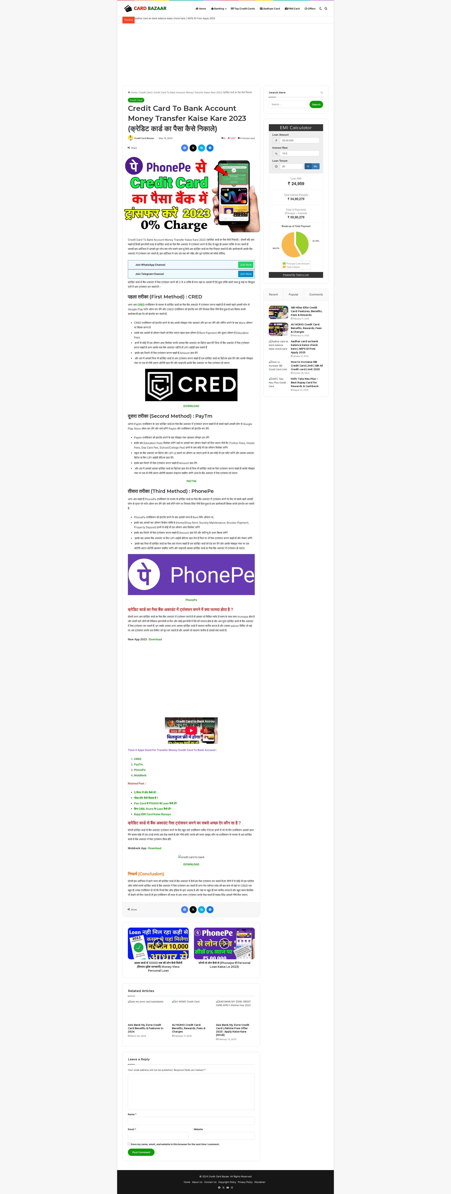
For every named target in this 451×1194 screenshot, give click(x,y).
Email (132, 1129)
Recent (273, 294)
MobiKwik (140, 775)
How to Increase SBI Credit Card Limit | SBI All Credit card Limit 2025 (307, 365)
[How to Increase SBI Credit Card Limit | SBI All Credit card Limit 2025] (278, 366)
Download (155, 639)
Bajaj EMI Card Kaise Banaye (152, 814)
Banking (219, 8)
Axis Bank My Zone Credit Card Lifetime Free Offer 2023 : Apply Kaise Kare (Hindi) (232, 1030)
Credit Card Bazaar (144, 138)
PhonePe (191, 600)
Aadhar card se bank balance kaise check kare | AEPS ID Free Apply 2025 (175, 18)
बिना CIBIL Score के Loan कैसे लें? (152, 808)
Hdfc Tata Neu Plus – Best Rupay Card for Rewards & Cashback (305, 382)
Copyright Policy (227, 1182)
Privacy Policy (245, 1182)
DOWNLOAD (191, 406)
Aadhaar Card (271, 8)
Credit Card (145, 92)
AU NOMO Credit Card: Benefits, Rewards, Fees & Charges (188, 1028)
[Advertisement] (225, 53)
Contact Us (210, 1182)
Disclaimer (259, 1182)
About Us (197, 1182)
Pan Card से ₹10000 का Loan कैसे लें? (155, 803)
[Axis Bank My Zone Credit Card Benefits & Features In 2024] (147, 1011)
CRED (141, 304)
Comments (316, 294)
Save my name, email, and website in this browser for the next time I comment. (175, 1144)
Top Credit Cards (244, 8)
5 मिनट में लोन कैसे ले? (145, 792)
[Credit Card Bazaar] (145, 8)
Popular (293, 294)
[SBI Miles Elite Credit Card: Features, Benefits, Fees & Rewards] (278, 312)
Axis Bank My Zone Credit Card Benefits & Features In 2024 (145, 1028)
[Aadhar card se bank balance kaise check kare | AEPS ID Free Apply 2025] (278, 346)
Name (132, 1114)
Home (202, 8)
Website (198, 1129)
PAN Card (294, 8)
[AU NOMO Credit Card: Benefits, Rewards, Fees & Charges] (191, 1011)
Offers (311, 8)
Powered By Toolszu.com (296, 275)
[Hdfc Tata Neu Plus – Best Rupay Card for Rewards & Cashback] (278, 383)
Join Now (246, 264)
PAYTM (191, 481)
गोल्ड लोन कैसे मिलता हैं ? (146, 798)
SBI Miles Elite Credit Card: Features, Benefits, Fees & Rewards (306, 311)
